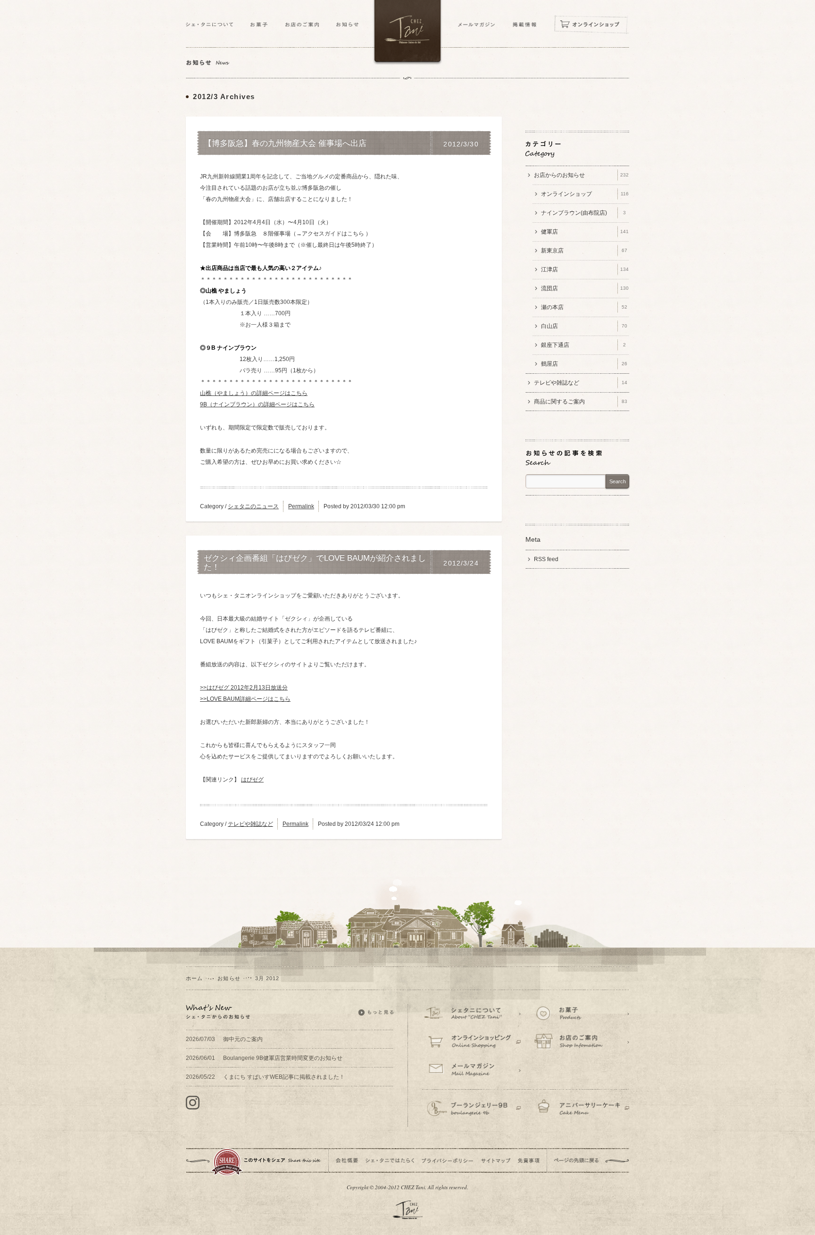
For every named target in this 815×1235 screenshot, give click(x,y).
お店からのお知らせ (581, 175)
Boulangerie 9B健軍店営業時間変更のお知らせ (264, 1058)
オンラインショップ (585, 194)
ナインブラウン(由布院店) (583, 213)
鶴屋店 (584, 364)
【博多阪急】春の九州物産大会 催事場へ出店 (285, 143)
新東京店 (584, 250)
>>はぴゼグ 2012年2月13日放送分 (244, 687)
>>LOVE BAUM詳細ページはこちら (245, 699)
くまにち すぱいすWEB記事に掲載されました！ (265, 1077)
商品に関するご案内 (580, 401)
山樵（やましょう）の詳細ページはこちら (254, 393)
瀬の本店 (584, 307)
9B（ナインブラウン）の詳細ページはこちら (257, 404)
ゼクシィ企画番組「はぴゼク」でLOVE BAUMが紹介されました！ (315, 562)
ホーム (194, 978)
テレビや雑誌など (250, 824)
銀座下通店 (583, 345)
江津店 (585, 269)
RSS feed (546, 559)
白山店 (584, 326)
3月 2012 (267, 978)
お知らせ (228, 978)
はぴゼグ (252, 779)
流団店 (585, 288)
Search (617, 481)
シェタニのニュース (253, 506)
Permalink (301, 506)
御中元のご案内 (224, 1039)
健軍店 (585, 231)
